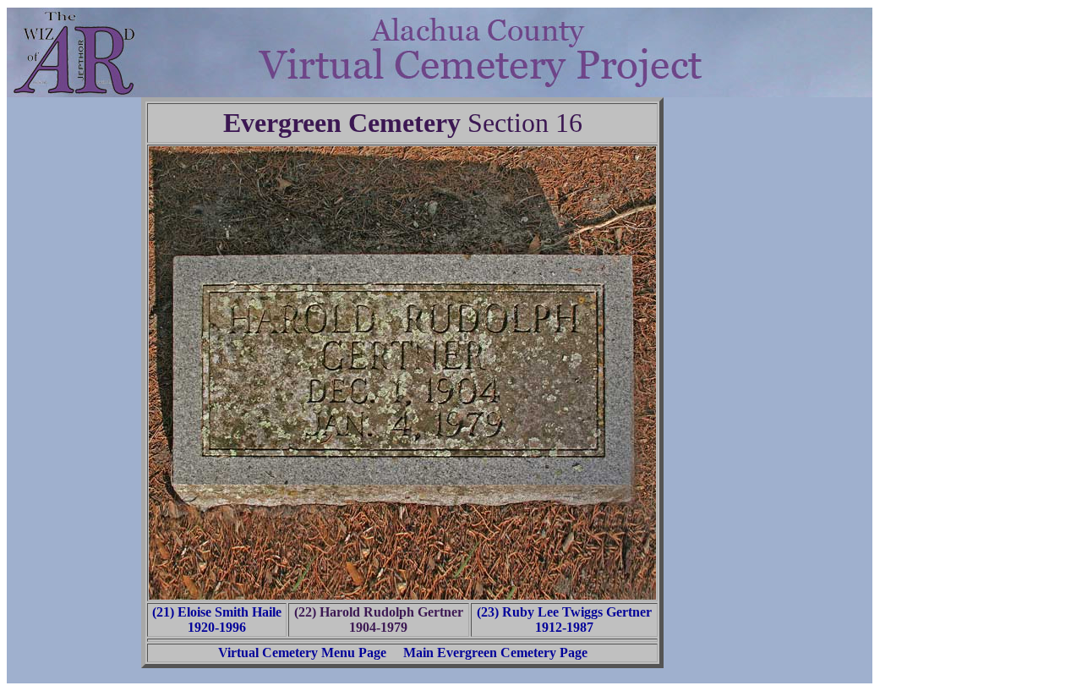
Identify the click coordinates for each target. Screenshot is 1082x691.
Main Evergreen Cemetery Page (495, 652)
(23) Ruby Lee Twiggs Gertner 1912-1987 (564, 619)
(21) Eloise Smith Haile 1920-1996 (216, 619)
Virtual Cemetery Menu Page (302, 652)
